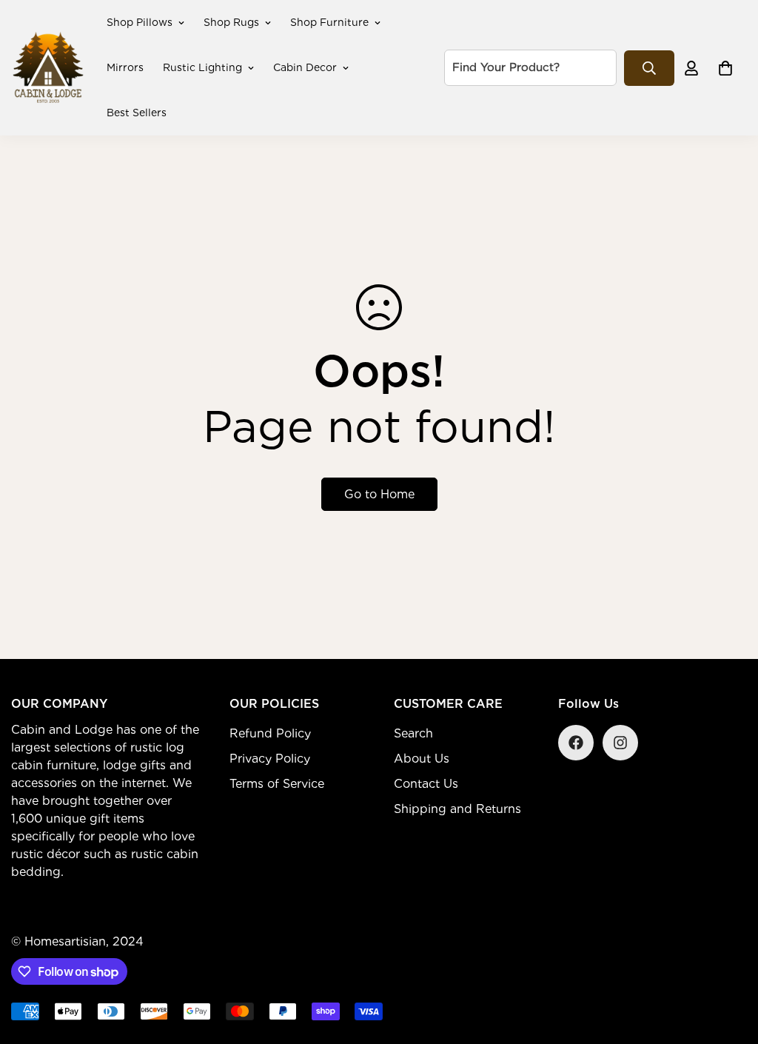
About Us (421, 759)
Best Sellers (137, 112)
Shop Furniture (329, 22)
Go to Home (379, 494)
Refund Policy (270, 733)
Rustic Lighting (202, 67)
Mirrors (125, 67)
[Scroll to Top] (729, 963)
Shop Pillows (139, 22)
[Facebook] (576, 742)
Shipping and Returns (457, 809)
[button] (725, 68)
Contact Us (426, 784)
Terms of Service (276, 784)
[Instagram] (620, 742)
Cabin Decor (305, 67)
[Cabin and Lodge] (48, 68)
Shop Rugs (231, 22)
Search (413, 733)
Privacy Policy (269, 759)
